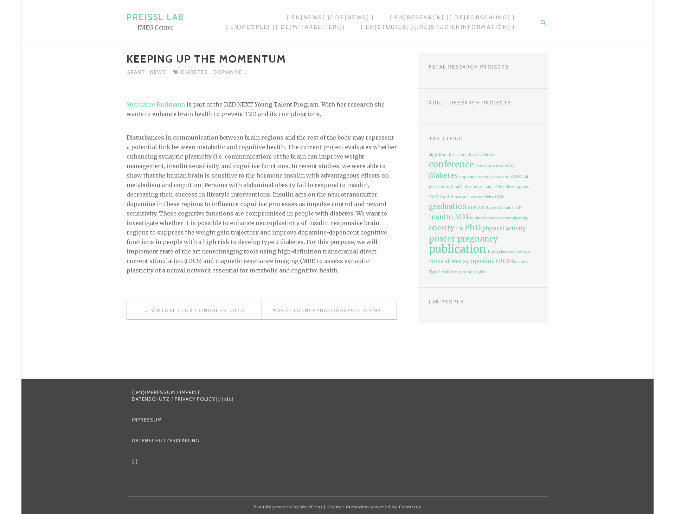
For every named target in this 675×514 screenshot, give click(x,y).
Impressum (147, 420)
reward (524, 251)
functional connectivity (472, 197)
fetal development (513, 187)
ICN (518, 207)
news (158, 72)
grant (137, 72)
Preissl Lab (156, 17)
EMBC (516, 176)
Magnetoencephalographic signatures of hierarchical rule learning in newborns (334, 310)
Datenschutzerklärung (165, 440)
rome (436, 261)
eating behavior (494, 176)
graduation (448, 207)
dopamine (228, 72)
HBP (472, 207)
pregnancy (477, 239)
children (488, 155)
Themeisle (410, 507)
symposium (479, 261)
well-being (452, 272)
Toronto (519, 261)
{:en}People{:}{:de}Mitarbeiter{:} (285, 27)
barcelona (458, 155)
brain (474, 155)
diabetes (195, 72)
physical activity (504, 228)
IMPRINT (190, 392)
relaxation (506, 251)
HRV (482, 207)
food (444, 197)
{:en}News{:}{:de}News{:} (330, 17)
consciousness (489, 166)
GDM (500, 197)
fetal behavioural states (473, 187)
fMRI (433, 197)
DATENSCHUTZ (151, 399)
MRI (462, 217)
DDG (509, 166)
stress (453, 261)
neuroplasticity (514, 218)
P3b (459, 229)
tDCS (503, 261)
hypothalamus (500, 207)
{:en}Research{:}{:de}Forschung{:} (452, 17)
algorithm (438, 155)
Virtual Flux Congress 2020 (198, 310)
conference (451, 164)
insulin (441, 217)
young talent (475, 272)
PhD (473, 227)
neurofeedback (484, 218)
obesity (442, 228)
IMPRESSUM (160, 392)
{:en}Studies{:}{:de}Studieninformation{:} (438, 27)
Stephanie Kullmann (156, 104)
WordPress (311, 507)
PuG (492, 251)
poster (442, 238)
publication (457, 249)
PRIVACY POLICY (195, 399)
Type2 (435, 272)
